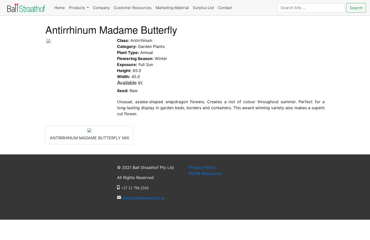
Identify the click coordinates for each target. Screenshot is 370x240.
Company (101, 7)
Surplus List (203, 7)
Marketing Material (172, 7)
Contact (225, 7)
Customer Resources (133, 7)
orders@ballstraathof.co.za (143, 197)
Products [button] (77, 7)
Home (59, 7)
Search (356, 7)
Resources (205, 173)
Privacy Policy (202, 167)
